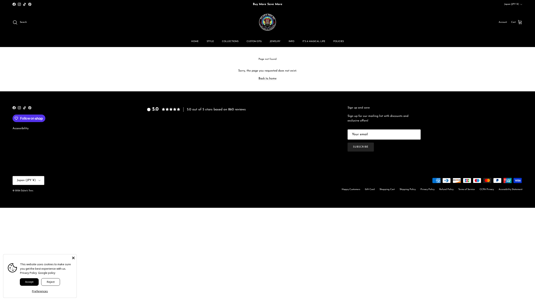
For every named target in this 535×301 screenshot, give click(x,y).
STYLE (210, 41)
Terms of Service (466, 189)
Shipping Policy (408, 189)
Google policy (46, 273)
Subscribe (360, 147)
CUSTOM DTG (254, 41)
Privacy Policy (427, 189)
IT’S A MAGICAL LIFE (313, 41)
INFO (291, 41)
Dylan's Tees (27, 191)
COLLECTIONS (230, 41)
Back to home (267, 78)
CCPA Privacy (487, 189)
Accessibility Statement (510, 189)
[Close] (73, 257)
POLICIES (338, 41)
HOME (195, 41)
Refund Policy (446, 189)
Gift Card (370, 189)
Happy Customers (351, 189)
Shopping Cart (387, 189)
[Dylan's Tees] (267, 22)
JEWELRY (275, 41)
